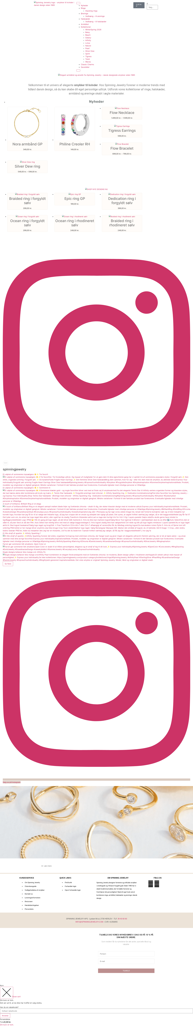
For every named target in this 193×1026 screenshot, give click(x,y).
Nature (88, 46)
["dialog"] (96, 1005)
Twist (87, 59)
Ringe (83, 8)
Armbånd (85, 24)
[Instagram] (157, 884)
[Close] (78, 70)
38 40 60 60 (122, 919)
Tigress (88, 56)
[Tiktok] (163, 884)
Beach (87, 35)
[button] (152, 3)
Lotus (87, 43)
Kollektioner (86, 27)
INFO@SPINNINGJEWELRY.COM (89, 922)
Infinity (88, 40)
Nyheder (84, 5)
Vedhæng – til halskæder (95, 21)
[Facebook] (150, 884)
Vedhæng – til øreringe (95, 16)
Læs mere (48, 866)
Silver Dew (89, 51)
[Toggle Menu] (78, 3)
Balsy (87, 32)
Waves (88, 62)
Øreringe (84, 13)
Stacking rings (91, 11)
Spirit (87, 54)
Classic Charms (87, 64)
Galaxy (88, 38)
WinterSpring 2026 (93, 29)
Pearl (87, 48)
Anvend (5, 1015)
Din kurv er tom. (7, 1025)
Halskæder (85, 19)
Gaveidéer (85, 67)
